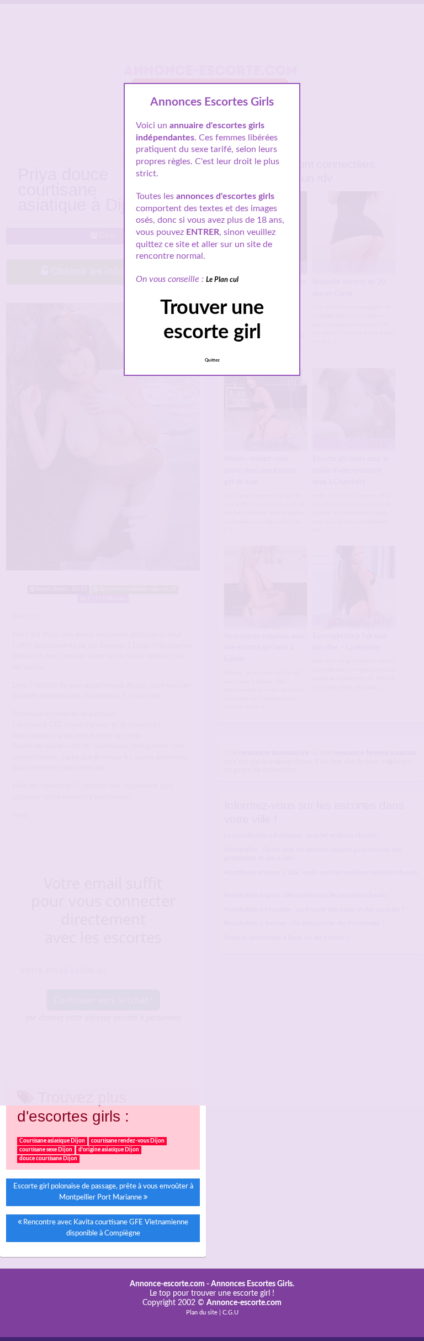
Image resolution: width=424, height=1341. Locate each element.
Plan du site (202, 1312)
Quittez (212, 360)
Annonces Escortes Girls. (252, 1284)
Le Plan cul (222, 280)
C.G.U (230, 1312)
